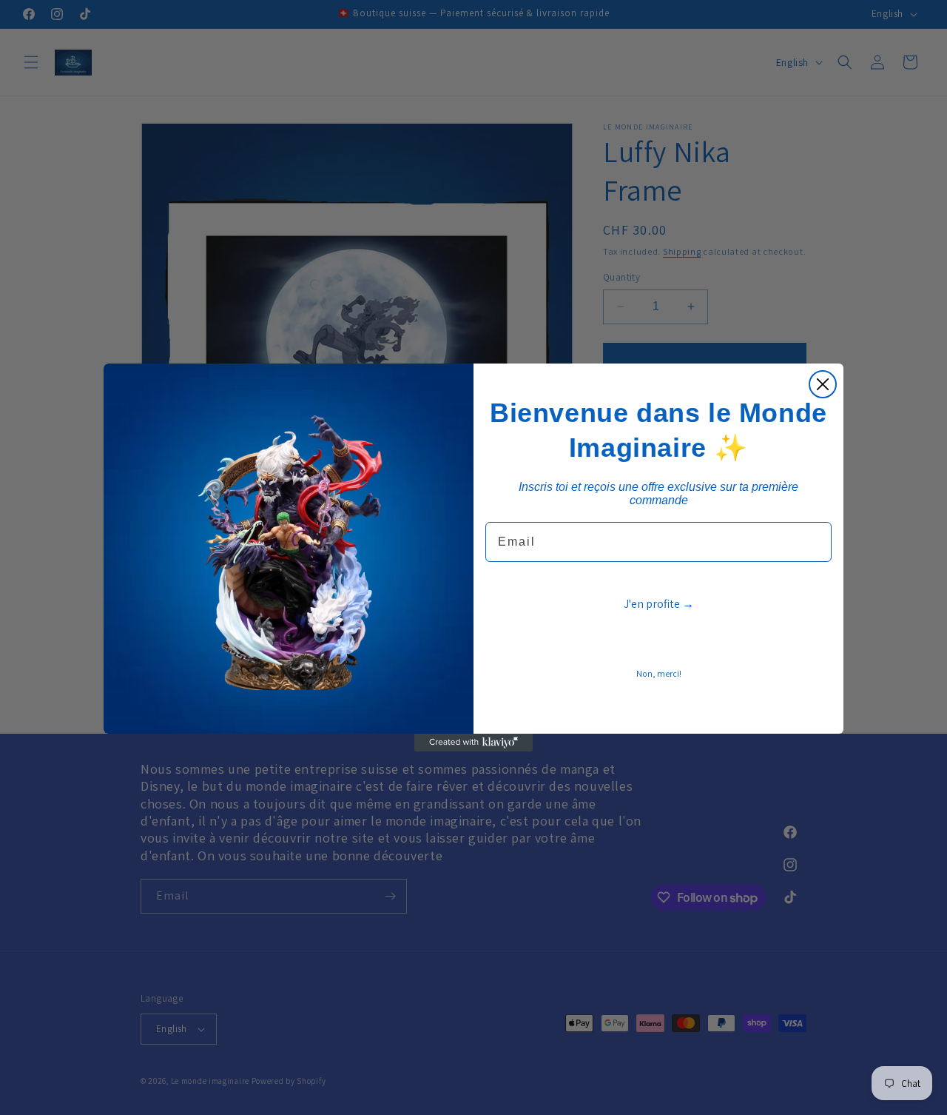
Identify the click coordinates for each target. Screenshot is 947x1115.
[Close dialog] (822, 384)
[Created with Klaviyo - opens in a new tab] (473, 742)
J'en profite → (659, 604)
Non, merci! (658, 673)
